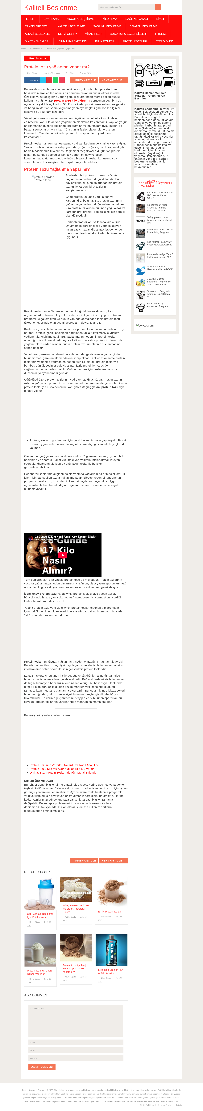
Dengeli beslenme (143, 26)
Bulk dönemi (104, 41)
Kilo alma (109, 18)
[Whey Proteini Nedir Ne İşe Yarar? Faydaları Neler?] (76, 889)
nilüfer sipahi (32, 73)
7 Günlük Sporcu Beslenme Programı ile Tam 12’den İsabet (159, 282)
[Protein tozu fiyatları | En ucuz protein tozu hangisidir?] (76, 948)
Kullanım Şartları (165, 1105)
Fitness (161, 33)
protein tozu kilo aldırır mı (72, 100)
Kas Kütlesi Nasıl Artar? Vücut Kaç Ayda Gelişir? (159, 243)
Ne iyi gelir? (67, 33)
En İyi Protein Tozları (109, 911)
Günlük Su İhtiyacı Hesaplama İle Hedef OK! (160, 268)
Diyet (160, 18)
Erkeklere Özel (37, 26)
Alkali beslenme (37, 33)
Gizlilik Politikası (147, 1105)
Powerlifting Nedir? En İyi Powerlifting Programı (160, 231)
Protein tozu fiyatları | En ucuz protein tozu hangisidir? (74, 968)
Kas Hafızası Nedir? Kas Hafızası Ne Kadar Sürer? (160, 195)
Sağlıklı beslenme (107, 26)
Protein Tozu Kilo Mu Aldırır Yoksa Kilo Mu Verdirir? (63, 768)
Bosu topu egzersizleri (128, 33)
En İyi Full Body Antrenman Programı (157, 305)
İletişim (179, 1105)
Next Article (112, 80)
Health (30, 18)
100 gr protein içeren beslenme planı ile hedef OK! (159, 220)
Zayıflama (51, 18)
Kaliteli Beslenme (50, 7)
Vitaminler (93, 33)
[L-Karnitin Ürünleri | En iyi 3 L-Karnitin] (111, 950)
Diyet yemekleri (37, 41)
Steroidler (164, 41)
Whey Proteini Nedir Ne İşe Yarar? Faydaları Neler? (76, 908)
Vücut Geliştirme (80, 18)
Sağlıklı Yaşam (136, 18)
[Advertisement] (43, 223)
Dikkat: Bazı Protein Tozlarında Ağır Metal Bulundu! (63, 772)
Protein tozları (134, 41)
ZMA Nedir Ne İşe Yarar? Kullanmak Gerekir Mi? (160, 255)
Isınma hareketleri (72, 41)
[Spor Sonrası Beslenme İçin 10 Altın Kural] (40, 893)
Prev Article (85, 80)
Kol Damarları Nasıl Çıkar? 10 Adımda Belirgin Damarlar (157, 208)
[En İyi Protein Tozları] (111, 892)
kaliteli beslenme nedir (151, 160)
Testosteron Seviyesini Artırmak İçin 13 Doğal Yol (158, 294)
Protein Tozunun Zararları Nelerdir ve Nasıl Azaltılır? (64, 765)
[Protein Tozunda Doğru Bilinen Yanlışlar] (40, 950)
